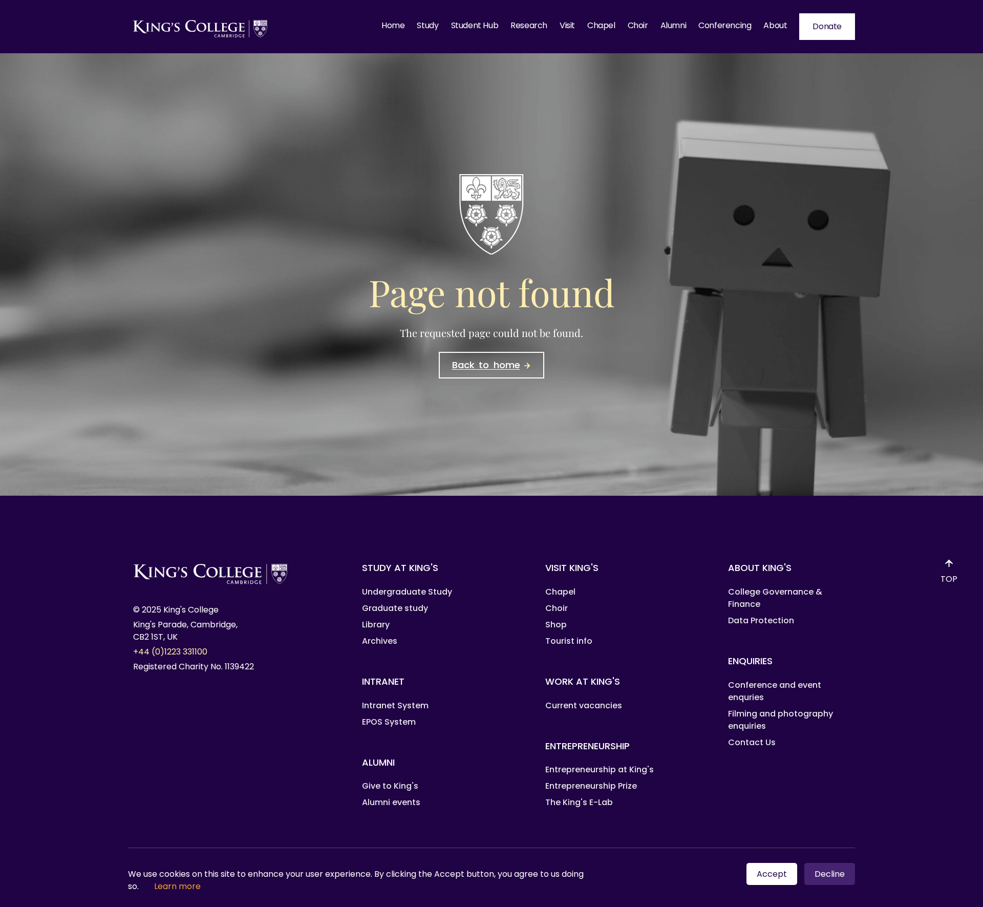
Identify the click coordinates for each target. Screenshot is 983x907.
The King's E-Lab (579, 802)
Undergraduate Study (407, 592)
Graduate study (395, 608)
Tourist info (568, 641)
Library (376, 624)
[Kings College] (200, 27)
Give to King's (390, 786)
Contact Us (752, 742)
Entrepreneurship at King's (599, 769)
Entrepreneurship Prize (591, 786)
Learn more (177, 886)
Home (392, 25)
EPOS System (389, 722)
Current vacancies (583, 705)
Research (528, 25)
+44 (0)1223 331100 (170, 652)
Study (427, 25)
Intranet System (395, 705)
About (775, 25)
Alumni (673, 25)
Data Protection (761, 620)
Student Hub (475, 25)
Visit (567, 25)
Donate (827, 26)
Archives (379, 641)
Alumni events (391, 802)
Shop (556, 624)
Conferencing (724, 25)
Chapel (601, 25)
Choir (638, 25)
